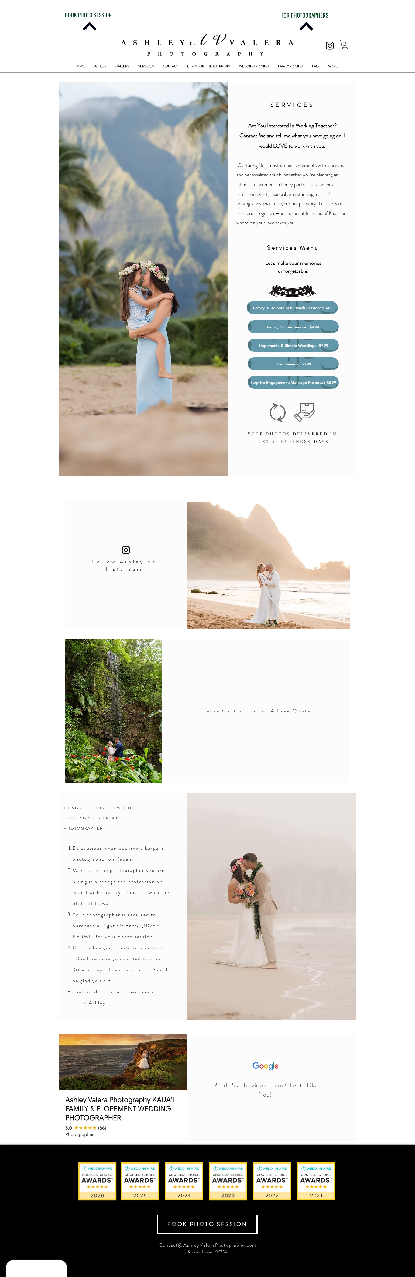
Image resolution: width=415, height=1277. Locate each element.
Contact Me (252, 135)
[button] (345, 44)
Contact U (237, 710)
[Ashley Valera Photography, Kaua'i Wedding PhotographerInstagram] (329, 45)
